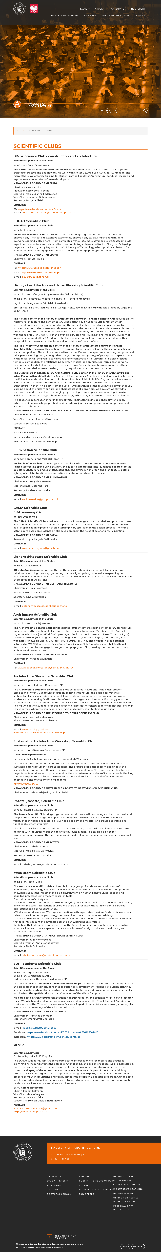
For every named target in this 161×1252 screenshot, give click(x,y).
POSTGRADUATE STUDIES (115, 15)
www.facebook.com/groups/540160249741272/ (45, 667)
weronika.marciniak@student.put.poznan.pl (39, 732)
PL (102, 110)
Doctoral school (59, 1194)
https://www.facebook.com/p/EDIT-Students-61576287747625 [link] (62, 1032)
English (109, 111)
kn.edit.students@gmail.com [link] (39, 1028)
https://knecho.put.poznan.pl (30, 1111)
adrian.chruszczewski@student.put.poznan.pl (49, 212)
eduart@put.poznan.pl (35, 277)
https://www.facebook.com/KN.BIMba (39, 209)
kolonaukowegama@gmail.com (40, 548)
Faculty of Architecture (39, 105)
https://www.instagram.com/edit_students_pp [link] (54, 1037)
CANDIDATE (117, 9)
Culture (84, 1185)
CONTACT (140, 15)
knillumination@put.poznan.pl (40, 499)
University (54, 1176)
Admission (54, 1185)
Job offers (86, 1194)
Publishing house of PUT (96, 1181)
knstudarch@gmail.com (36, 729)
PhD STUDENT (137, 9)
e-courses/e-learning (128, 1189)
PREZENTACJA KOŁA (25, 784)
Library (84, 1176)
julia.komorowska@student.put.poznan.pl (46, 955)
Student (100, 9)
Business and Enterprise (96, 1189)
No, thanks (138, 1246)
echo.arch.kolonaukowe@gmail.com (35, 1108)
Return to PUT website (65, 1237)
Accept (125, 1246)
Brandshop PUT (124, 1193)
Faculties (53, 1189)
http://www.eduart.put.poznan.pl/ (40, 272)
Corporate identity (127, 1184)
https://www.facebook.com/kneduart (39, 268)
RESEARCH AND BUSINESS (64, 15)
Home (20, 131)
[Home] (20, 9)
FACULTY (85, 9)
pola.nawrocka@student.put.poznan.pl (45, 606)
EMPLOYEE (90, 15)
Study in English (58, 1181)
